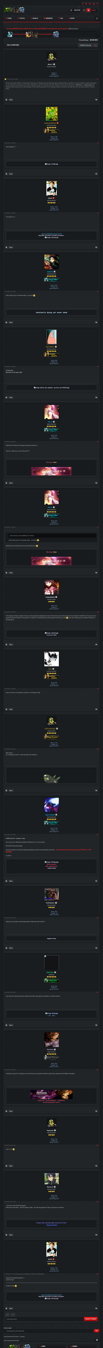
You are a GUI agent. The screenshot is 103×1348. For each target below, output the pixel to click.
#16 (97, 1201)
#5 (97, 366)
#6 (97, 441)
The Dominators (51, 1100)
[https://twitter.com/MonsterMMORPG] (86, 3)
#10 (97, 749)
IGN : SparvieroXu (51, 866)
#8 (97, 612)
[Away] (57, 123)
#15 (97, 1145)
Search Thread (90, 1319)
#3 (97, 213)
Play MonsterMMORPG (45, 34)
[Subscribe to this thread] (95, 45)
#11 (97, 834)
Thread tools (85, 45)
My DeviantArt (51, 864)
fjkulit (42, 1274)
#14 (97, 1069)
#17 (97, 1274)
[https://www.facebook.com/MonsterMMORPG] (82, 3)
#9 (97, 688)
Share (10, 99)
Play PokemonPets (19, 34)
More (72, 18)
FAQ (61, 18)
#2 (97, 143)
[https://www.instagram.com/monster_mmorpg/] (98, 3)
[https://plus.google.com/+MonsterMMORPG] (90, 3)
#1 (97, 79)
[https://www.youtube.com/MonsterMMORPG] (94, 3)
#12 (97, 917)
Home (9, 18)
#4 (97, 291)
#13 (97, 992)
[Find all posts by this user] (6, 99)
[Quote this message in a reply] (96, 99)
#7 (97, 527)
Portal (22, 18)
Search (35, 18)
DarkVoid (61, 1100)
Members (49, 18)
